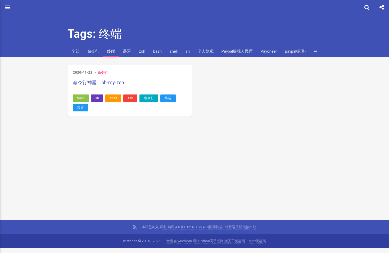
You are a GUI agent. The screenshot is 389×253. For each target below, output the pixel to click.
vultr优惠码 (257, 241)
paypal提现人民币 (300, 51)
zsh (142, 51)
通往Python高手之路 (208, 241)
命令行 (93, 51)
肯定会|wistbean (179, 241)
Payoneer (269, 51)
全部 (75, 51)
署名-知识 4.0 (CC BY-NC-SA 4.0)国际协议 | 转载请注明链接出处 (208, 227)
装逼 (127, 51)
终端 (111, 51)
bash (157, 51)
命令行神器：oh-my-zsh (98, 82)
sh (188, 51)
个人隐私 (206, 51)
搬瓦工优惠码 (234, 241)
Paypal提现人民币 (237, 51)
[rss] (135, 227)
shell (174, 51)
